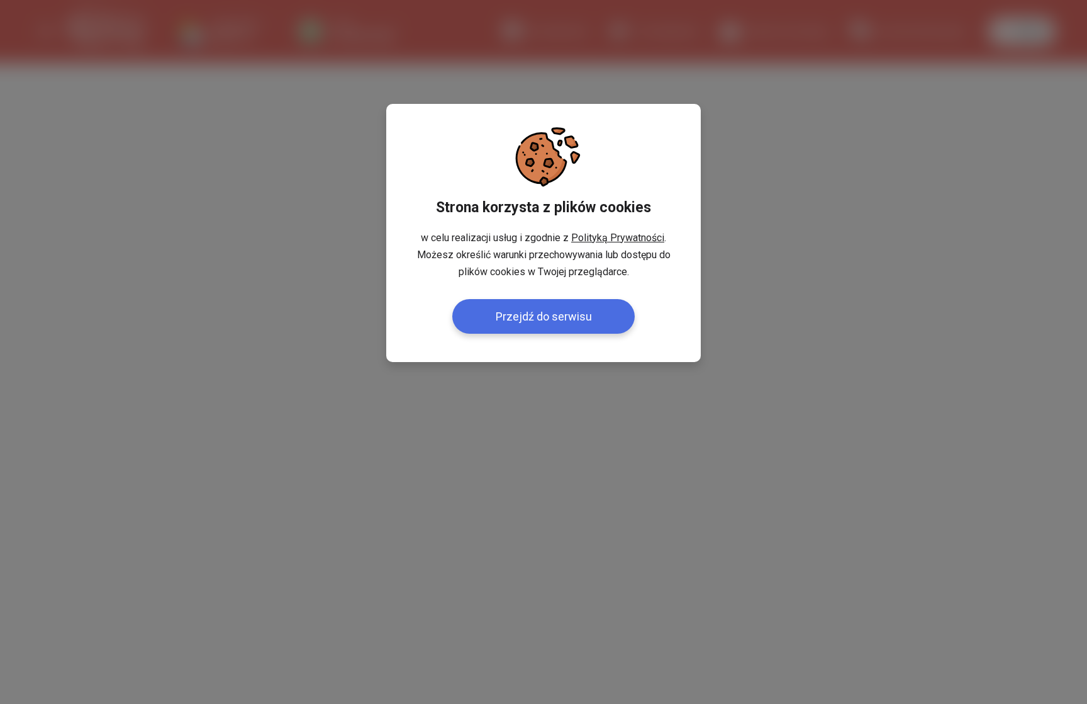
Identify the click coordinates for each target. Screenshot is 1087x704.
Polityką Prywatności (617, 238)
